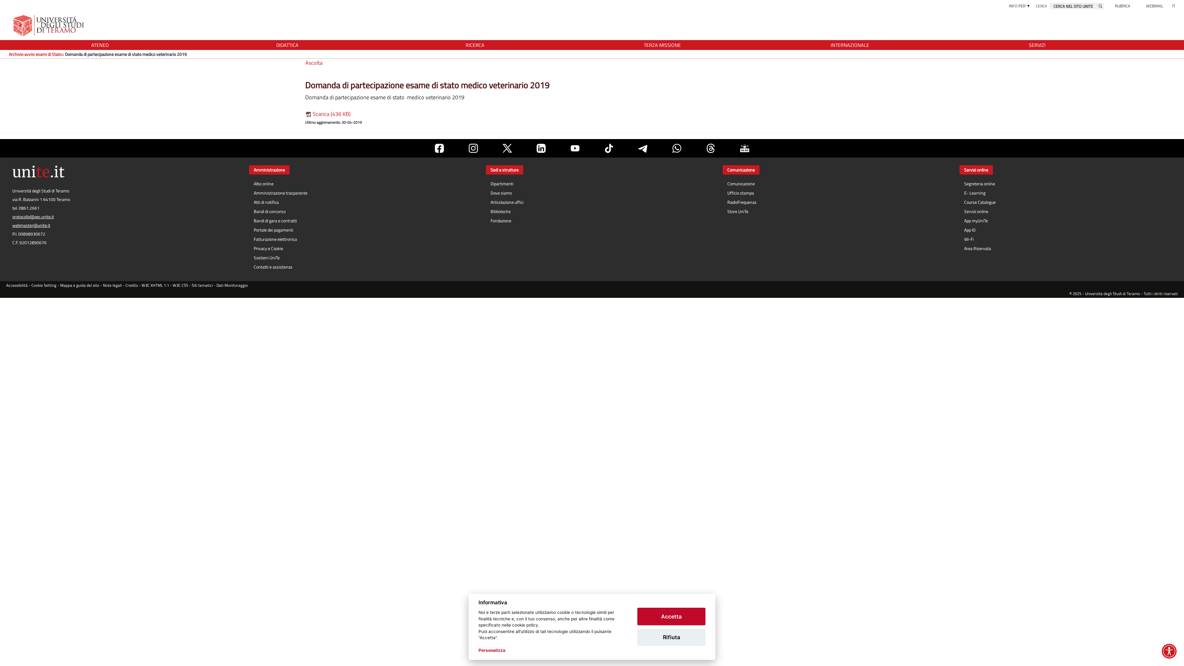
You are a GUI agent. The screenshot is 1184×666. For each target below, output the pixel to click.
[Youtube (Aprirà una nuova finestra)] (575, 148)
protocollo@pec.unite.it (33, 216)
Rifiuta (671, 637)
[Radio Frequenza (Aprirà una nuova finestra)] (744, 148)
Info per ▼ (1019, 6)
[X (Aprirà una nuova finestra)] (507, 148)
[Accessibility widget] (1169, 651)
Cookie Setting (43, 285)
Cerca (1041, 6)
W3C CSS (180, 285)
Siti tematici (202, 285)
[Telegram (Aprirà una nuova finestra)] (643, 148)
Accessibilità (17, 285)
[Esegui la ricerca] (1100, 6)
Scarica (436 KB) (331, 114)
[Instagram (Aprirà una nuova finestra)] (473, 148)
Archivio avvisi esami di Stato (35, 54)
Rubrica (1122, 6)
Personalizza (492, 650)
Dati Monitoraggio (232, 285)
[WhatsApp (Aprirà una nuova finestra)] (676, 148)
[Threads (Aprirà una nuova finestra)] (710, 148)
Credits (131, 285)
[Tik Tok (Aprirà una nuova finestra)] (609, 148)
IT (1173, 6)
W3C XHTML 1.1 (155, 285)
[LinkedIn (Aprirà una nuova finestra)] (541, 148)
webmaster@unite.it (31, 225)
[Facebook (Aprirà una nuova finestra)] (439, 148)
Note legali (112, 285)
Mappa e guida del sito (79, 285)
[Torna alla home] (49, 25)
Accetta (671, 616)
